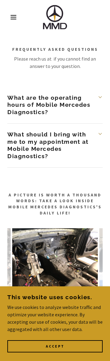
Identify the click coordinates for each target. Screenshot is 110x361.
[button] (8, 17)
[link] (55, 17)
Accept (55, 346)
